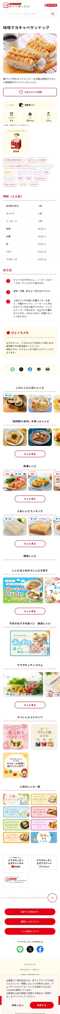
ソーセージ (35, 172)
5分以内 (33, 184)
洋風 (46, 172)
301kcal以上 (40, 178)
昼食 (28, 178)
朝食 (20, 178)
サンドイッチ (46, 166)
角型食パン (9, 172)
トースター (9, 178)
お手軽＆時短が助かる (14, 159)
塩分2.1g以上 (10, 184)
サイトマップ (30, 964)
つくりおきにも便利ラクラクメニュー (20, 166)
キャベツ (22, 172)
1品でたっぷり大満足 (36, 159)
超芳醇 (23, 184)
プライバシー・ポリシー (30, 969)
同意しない (18, 1005)
